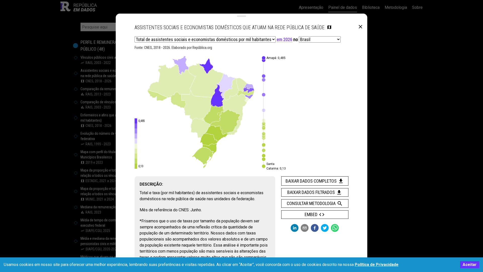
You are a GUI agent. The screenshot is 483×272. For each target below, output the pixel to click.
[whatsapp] (335, 228)
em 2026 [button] (284, 39)
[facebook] (315, 228)
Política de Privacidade (376, 264)
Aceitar (470, 264)
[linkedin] (295, 228)
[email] (305, 228)
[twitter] (325, 228)
